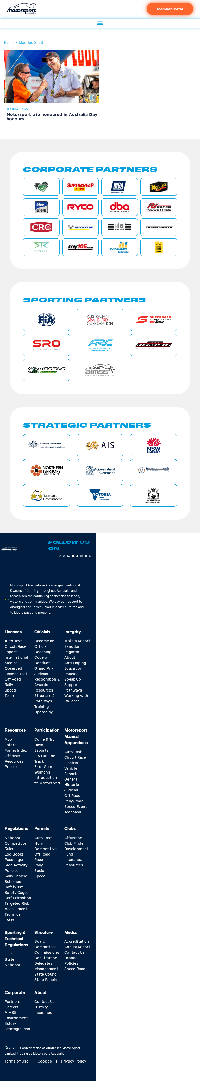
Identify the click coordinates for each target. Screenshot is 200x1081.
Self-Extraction (18, 898)
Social (39, 871)
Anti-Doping (75, 663)
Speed (10, 690)
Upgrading (43, 712)
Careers (12, 1007)
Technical (72, 812)
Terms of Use (16, 1061)
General (71, 779)
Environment (16, 1018)
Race (38, 860)
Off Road (13, 679)
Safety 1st (14, 887)
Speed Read (74, 969)
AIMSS (10, 1013)
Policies (71, 674)
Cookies (45, 1061)
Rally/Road (74, 801)
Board (39, 942)
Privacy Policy (73, 1061)
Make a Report (77, 641)
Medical (12, 663)
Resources (43, 690)
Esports (12, 652)
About (69, 657)
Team (9, 696)
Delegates (43, 963)
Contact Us (74, 952)
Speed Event (75, 807)
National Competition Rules (16, 843)
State (9, 959)
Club (9, 954)
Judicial (41, 674)
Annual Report (77, 947)
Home (9, 43)
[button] (100, 23)
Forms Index (16, 750)
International (16, 657)
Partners (12, 1002)
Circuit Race (15, 647)
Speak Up (72, 679)
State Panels (45, 980)
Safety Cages (17, 893)
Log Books (14, 854)
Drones (70, 958)
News (25, 109)
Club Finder (74, 843)
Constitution (45, 958)
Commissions (46, 952)
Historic (71, 785)
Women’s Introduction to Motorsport (47, 778)
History (41, 1007)
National (12, 965)
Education (73, 668)
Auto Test (13, 641)
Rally (9, 685)
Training (41, 707)
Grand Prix (43, 668)
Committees (45, 947)
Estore (10, 745)
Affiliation (73, 838)
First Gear (43, 767)
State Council (46, 974)
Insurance (73, 860)
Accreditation (76, 942)
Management (46, 969)
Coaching (43, 652)
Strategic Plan (17, 1029)
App (8, 739)
